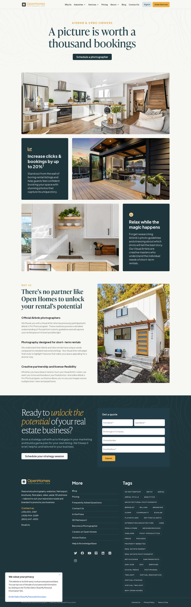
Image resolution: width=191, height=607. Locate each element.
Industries (78, 4)
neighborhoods (152, 528)
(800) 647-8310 (29, 519)
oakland (129, 533)
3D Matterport (79, 520)
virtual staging (134, 580)
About (113, 4)
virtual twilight (134, 585)
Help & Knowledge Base (84, 543)
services (153, 564)
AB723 (149, 492)
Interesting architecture (139, 523)
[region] (33, 587)
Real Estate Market (135, 549)
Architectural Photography (141, 502)
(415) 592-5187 (29, 511)
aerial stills (132, 497)
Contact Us (134, 4)
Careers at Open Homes (84, 531)
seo (141, 564)
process (141, 539)
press (128, 539)
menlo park (131, 528)
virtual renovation (151, 575)
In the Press (78, 514)
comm (128, 513)
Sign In (147, 4)
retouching (131, 559)
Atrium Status (79, 537)
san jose (129, 564)
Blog (124, 4)
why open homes (134, 590)
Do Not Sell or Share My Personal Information (27, 597)
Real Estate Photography (139, 554)
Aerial (161, 492)
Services (92, 4)
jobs (161, 523)
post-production (150, 533)
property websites (135, 544)
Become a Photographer (84, 526)
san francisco (151, 559)
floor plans (132, 518)
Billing (144, 507)
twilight (130, 575)
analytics (149, 497)
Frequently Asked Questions (87, 502)
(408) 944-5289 (29, 515)
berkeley (129, 507)
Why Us (68, 4)
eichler (158, 513)
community (142, 513)
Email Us (25, 524)
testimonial (151, 570)
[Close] (59, 574)
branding (158, 507)
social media (132, 570)
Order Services (161, 4)
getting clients (153, 518)
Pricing (104, 4)
